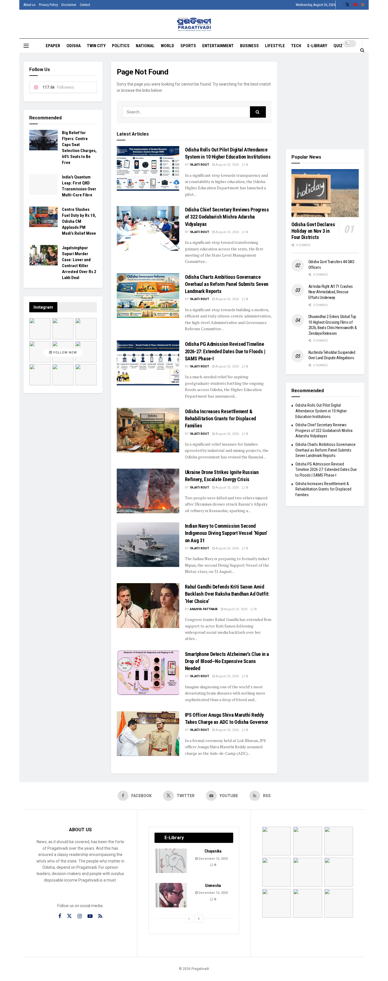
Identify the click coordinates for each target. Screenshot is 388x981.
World (167, 45)
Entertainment (218, 45)
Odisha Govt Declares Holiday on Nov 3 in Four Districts (313, 230)
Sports (188, 45)
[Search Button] (362, 50)
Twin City (96, 45)
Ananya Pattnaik (204, 609)
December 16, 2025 (213, 859)
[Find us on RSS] (362, 5)
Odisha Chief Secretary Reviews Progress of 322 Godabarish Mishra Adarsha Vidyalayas (227, 217)
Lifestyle (275, 45)
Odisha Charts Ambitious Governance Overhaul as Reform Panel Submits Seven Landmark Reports (226, 284)
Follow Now (64, 352)
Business (249, 45)
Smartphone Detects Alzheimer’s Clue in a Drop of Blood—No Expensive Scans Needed (227, 661)
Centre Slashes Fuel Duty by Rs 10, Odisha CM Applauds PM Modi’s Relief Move (79, 221)
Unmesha (213, 885)
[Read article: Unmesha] (172, 895)
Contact (85, 5)
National (145, 45)
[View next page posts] (199, 918)
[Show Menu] (26, 46)
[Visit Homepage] (194, 24)
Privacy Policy (48, 5)
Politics (121, 45)
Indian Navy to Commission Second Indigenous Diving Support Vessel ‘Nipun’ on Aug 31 (226, 533)
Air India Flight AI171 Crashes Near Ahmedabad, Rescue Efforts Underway (330, 292)
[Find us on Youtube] (355, 5)
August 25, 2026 (227, 165)
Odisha (73, 45)
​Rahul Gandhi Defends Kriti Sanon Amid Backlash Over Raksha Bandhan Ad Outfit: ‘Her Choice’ (227, 594)
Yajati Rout (199, 165)
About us (30, 5)
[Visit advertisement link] (325, 101)
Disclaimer (68, 5)
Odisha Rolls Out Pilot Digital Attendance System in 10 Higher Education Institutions (321, 411)
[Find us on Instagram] (80, 916)
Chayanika (213, 851)
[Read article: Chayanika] (172, 861)
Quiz (338, 45)
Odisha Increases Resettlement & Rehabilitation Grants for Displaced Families (220, 418)
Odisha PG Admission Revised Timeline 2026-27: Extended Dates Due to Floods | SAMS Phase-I (225, 351)
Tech (296, 45)
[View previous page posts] (189, 918)
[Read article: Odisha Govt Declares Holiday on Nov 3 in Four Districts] (325, 193)
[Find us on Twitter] (347, 5)
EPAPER (53, 45)
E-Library (317, 45)
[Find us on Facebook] (340, 5)
